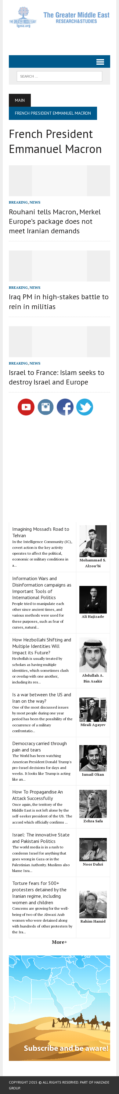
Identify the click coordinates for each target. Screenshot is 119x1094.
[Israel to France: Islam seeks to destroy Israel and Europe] (59, 353)
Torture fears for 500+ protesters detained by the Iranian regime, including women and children (39, 892)
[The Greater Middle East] (59, 17)
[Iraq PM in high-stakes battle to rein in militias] (59, 277)
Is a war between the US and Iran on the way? (41, 697)
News (35, 202)
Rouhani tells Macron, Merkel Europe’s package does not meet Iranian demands (55, 221)
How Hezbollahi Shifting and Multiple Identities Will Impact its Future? (41, 646)
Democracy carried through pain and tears (39, 746)
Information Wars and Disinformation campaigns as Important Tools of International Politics (41, 587)
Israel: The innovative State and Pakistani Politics (41, 838)
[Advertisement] (64, 39)
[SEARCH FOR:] (59, 76)
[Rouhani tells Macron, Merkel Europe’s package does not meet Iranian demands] (59, 192)
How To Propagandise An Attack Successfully (37, 795)
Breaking (18, 202)
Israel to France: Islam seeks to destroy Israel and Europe (56, 377)
